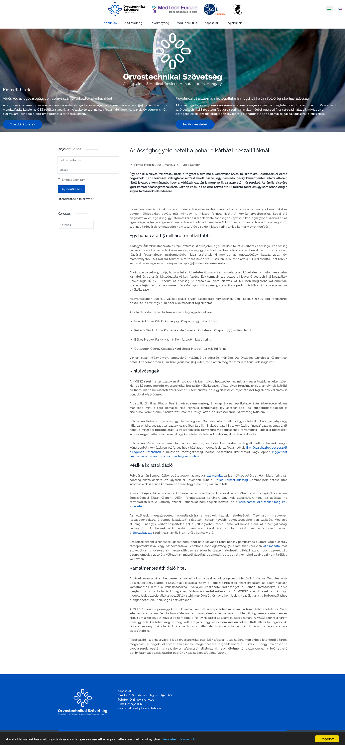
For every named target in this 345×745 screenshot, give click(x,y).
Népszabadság (142, 532)
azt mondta (215, 475)
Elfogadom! (327, 738)
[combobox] (76, 225)
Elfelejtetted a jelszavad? (76, 199)
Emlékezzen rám (73, 179)
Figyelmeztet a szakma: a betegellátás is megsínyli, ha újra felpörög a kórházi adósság (242, 98)
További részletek (22, 124)
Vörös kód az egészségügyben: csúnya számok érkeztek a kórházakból (57, 98)
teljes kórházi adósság (231, 480)
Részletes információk (178, 738)
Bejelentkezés (71, 189)
